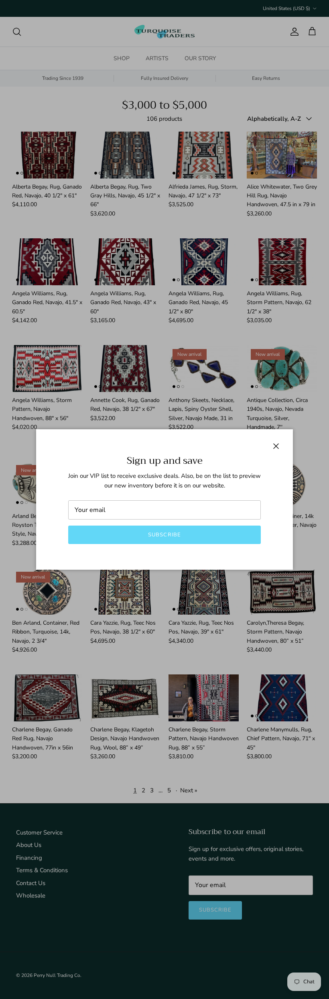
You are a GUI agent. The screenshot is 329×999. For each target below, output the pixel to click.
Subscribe (164, 534)
